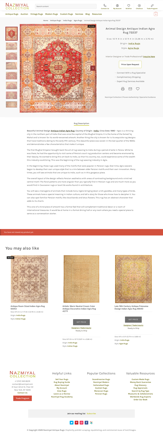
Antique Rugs (55, 20)
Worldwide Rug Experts (140, 397)
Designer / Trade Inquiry (81, 328)
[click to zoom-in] (58, 68)
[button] (92, 68)
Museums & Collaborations (140, 394)
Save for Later (138, 89)
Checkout (139, 8)
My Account (117, 8)
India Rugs (67, 20)
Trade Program (152, 8)
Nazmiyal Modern (101, 382)
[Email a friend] (130, 89)
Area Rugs (61, 391)
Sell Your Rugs (61, 379)
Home (45, 20)
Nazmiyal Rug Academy (62, 397)
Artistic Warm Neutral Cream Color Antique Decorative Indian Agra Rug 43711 (79, 308)
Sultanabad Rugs (101, 385)
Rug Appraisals (140, 388)
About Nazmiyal (62, 385)
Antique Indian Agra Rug (62, 130)
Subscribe (91, 413)
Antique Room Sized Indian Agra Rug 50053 (28, 307)
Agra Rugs (78, 20)
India (96, 130)
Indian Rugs (20, 319)
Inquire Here (149, 56)
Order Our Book (140, 399)
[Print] (123, 89)
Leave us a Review (62, 394)
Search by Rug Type (140, 391)
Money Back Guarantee (140, 382)
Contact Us (105, 8)
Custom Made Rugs (140, 379)
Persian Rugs (101, 394)
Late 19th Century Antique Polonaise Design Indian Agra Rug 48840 (131, 307)
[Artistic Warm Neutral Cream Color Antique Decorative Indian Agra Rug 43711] (81, 279)
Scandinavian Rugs (101, 379)
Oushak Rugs (101, 388)
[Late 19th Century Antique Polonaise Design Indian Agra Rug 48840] (133, 279)
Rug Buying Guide (62, 382)
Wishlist (129, 8)
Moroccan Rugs (101, 391)
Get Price (81, 322)
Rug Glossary (140, 385)
